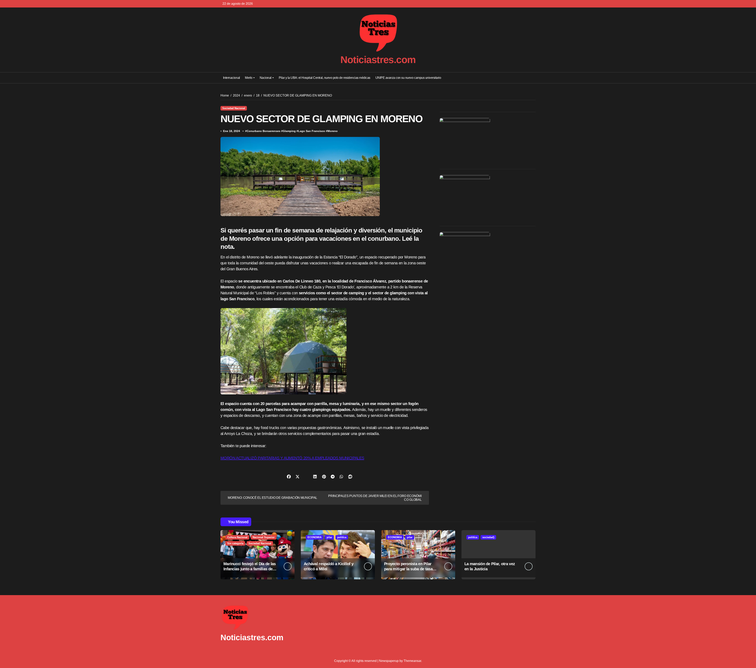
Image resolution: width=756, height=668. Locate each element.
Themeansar (412, 660)
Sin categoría (235, 543)
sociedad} (488, 537)
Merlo (248, 77)
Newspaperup (389, 660)
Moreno (332, 131)
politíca (341, 537)
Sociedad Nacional (233, 108)
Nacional (265, 77)
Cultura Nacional (237, 537)
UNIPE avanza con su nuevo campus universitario (408, 77)
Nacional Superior (264, 537)
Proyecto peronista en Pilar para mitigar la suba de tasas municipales (409, 569)
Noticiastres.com (378, 59)
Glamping (289, 131)
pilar (329, 537)
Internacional (231, 77)
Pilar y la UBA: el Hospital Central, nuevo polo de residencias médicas (324, 77)
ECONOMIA (314, 537)
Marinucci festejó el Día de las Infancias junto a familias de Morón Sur (249, 569)
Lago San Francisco (311, 131)
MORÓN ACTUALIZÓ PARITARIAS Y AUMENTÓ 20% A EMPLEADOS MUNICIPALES (292, 458)
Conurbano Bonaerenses (263, 131)
